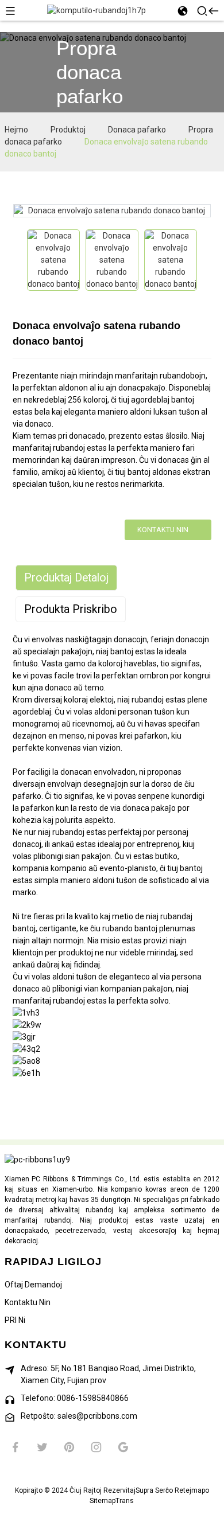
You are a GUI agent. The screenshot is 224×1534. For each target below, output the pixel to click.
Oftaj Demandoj (33, 1284)
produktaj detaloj (66, 577)
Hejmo (16, 129)
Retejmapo (192, 1490)
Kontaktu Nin (28, 1302)
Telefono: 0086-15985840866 (75, 1398)
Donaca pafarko (137, 129)
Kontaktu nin (162, 529)
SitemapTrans (112, 1501)
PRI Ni (15, 1320)
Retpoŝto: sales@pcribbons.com (79, 1415)
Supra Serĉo (154, 1490)
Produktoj (68, 129)
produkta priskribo (70, 609)
